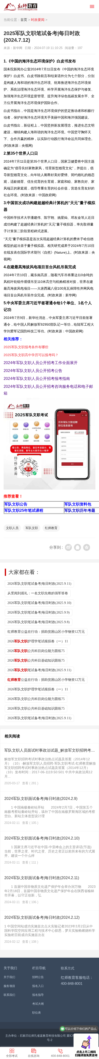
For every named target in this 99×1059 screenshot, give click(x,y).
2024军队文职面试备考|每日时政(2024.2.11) (41, 878)
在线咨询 (33, 1056)
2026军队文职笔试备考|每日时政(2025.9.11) (39, 583)
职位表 (36, 1012)
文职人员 (12, 528)
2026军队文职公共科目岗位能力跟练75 (36, 699)
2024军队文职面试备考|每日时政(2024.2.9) (40, 799)
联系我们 (9, 995)
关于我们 (9, 977)
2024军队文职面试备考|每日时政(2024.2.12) (42, 917)
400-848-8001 (60, 1056)
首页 (23, 20)
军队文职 (31, 528)
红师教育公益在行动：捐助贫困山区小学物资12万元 (46, 631)
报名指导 (38, 995)
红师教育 (51, 528)
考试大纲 (38, 1003)
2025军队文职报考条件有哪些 (26, 347)
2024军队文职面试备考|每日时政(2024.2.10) (42, 838)
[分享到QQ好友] (77, 547)
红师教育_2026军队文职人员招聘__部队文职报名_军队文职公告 (20, 6)
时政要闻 (37, 20)
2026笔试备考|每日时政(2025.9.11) (39, 670)
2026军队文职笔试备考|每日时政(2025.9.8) (38, 622)
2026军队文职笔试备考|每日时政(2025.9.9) (38, 612)
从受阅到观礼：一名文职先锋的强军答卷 (37, 593)
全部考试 (12, 1056)
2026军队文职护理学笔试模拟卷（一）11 (37, 689)
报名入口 (38, 986)
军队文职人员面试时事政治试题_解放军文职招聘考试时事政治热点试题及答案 (50, 750)
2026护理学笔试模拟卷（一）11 (37, 641)
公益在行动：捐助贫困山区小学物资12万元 (46, 680)
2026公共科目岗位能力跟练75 (36, 651)
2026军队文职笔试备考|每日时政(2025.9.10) (39, 603)
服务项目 (9, 986)
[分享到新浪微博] (68, 547)
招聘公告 (38, 977)
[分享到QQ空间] (86, 547)
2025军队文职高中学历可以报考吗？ (31, 355)
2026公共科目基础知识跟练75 (36, 660)
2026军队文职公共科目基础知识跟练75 (36, 708)
